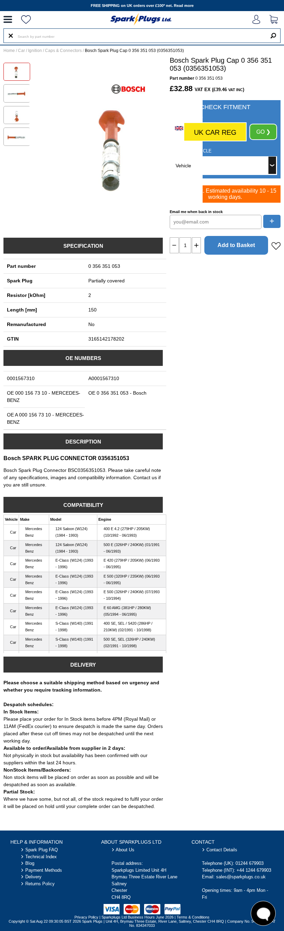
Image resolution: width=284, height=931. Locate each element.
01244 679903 (250, 863)
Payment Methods (43, 870)
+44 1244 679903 (254, 870)
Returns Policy (40, 883)
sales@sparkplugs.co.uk (241, 876)
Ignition (35, 50)
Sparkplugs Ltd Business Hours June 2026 (137, 917)
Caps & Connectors (63, 50)
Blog (29, 863)
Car (21, 50)
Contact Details (221, 849)
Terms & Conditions (193, 917)
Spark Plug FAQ (41, 849)
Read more (184, 5)
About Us (125, 849)
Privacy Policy (86, 917)
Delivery (33, 876)
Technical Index (41, 856)
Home (9, 50)
